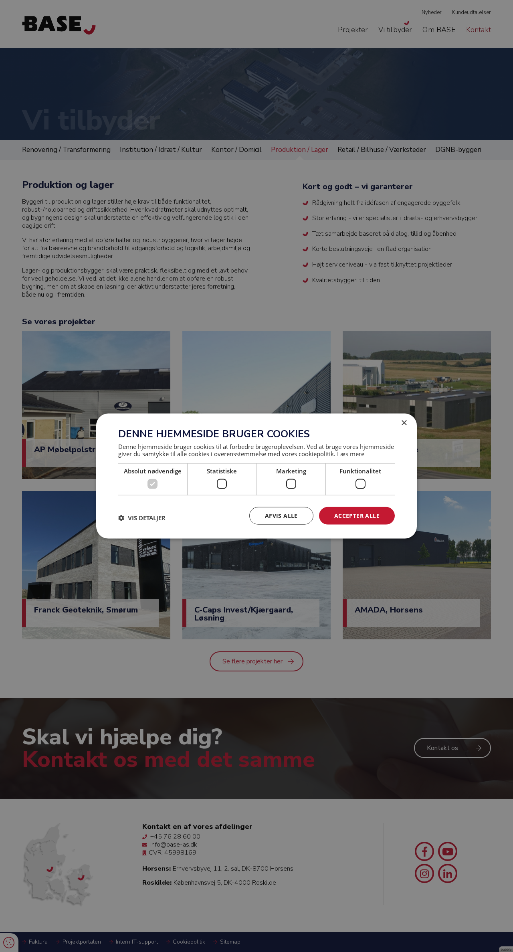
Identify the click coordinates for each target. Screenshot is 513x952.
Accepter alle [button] (357, 515)
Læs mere (350, 454)
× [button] (404, 423)
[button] (142, 517)
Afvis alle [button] (281, 515)
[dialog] (256, 476)
